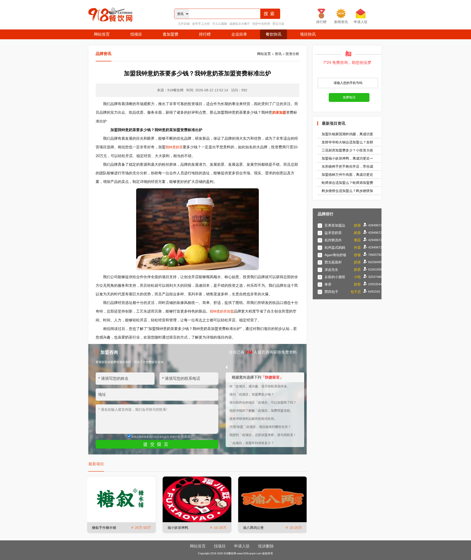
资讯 (278, 54)
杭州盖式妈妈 (335, 247)
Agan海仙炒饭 (335, 255)
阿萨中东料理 (261, 24)
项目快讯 (308, 34)
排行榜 (205, 34)
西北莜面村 (333, 262)
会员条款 (184, 436)
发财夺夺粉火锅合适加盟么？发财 (347, 142)
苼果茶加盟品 (335, 225)
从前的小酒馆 (335, 277)
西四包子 (331, 292)
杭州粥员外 (333, 240)
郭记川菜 (278, 24)
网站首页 (102, 34)
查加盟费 (170, 34)
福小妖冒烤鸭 (178, 528)
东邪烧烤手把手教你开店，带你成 (347, 166)
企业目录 (239, 34)
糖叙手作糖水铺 (104, 528)
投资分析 (292, 54)
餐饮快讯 (273, 34)
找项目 (136, 34)
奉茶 (328, 284)
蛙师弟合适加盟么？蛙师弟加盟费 (347, 183)
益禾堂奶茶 (333, 233)
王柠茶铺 (184, 24)
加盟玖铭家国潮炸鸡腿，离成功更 (347, 134)
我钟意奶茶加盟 (222, 311)
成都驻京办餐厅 (239, 24)
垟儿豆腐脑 (219, 24)
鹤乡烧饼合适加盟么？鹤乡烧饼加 (347, 191)
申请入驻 (242, 546)
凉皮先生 (331, 270)
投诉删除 (266, 546)
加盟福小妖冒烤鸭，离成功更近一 (347, 158)
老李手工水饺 (201, 24)
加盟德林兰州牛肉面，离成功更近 (347, 175)
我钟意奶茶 (174, 147)
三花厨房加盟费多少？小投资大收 (347, 150)
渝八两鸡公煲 (253, 528)
